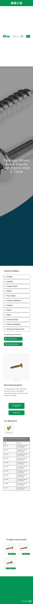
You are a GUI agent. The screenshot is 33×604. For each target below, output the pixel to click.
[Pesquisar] (22, 36)
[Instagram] (15, 3)
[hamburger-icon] (28, 36)
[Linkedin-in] (21, 3)
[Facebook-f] (12, 3)
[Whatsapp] (30, 601)
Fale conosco (25, 601)
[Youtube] (18, 3)
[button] (12, 344)
